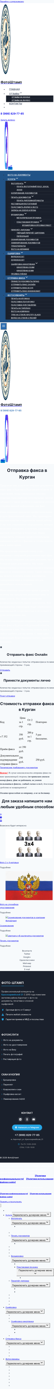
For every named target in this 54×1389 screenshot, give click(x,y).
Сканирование (7, 925)
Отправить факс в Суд (22, 288)
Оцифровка (11, 1307)
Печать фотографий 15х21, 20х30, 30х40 (33, 188)
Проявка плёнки (19, 274)
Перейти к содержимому (12, 1)
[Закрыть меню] (0, 1205)
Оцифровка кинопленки (22, 1321)
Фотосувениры (13, 1359)
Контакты (15, 103)
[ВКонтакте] (20, 1119)
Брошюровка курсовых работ (36, 225)
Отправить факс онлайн (23, 284)
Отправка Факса (13, 1338)
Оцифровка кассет (12, 1094)
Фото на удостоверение (15, 1045)
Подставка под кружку (22, 302)
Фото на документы (18, 175)
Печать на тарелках (20, 308)
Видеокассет (17, 257)
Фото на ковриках (20, 311)
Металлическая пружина (29, 218)
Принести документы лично (25, 281)
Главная (14, 89)
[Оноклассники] (27, 1119)
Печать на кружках (20, 298)
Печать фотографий (12, 1054)
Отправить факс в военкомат (25, 291)
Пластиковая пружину (27, 1267)
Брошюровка (9, 1080)
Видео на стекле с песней (23, 318)
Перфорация (23, 236)
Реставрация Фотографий (24, 204)
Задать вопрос (8, 120)
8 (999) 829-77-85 (12, 113)
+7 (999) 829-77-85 (27, 1135)
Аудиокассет (18, 260)
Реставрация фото (12, 1059)
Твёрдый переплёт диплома (30, 233)
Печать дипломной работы (30, 200)
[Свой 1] (6, 461)
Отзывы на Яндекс (21, 100)
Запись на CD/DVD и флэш (23, 210)
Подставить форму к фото (24, 207)
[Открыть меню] (4, 326)
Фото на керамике (20, 249)
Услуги (9, 1215)
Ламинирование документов (25, 243)
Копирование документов (24, 193)
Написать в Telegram (28, 1127)
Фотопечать (16, 1218)
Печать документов (9, 940)
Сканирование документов (24, 239)
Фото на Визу (9, 1049)
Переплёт (8, 1084)
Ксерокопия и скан (12, 1089)
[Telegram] (10, 168)
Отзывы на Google (21, 97)
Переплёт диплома (20, 1281)
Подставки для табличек (23, 305)
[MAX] (6, 168)
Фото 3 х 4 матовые (9, 862)
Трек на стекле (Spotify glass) (26, 315)
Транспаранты (18, 246)
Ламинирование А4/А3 (14, 1099)
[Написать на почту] (33, 1119)
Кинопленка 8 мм (25, 271)
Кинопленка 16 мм (25, 267)
